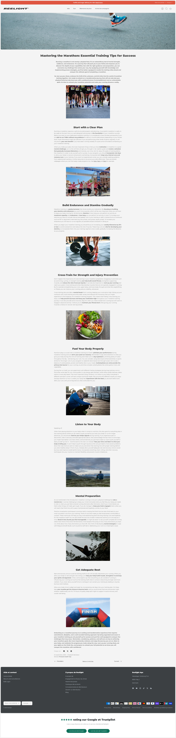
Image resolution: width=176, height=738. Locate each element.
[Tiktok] (144, 688)
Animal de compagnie (102, 8)
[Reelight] (16, 8)
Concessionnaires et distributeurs (76, 687)
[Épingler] (71, 651)
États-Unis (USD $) (159, 2)
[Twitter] (147, 688)
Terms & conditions (147, 707)
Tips (70, 656)
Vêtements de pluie (85, 8)
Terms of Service (136, 707)
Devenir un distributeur (72, 689)
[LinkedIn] (151, 688)
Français (169, 2)
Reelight (9, 707)
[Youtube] (136, 688)
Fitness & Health (64, 656)
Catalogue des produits (72, 684)
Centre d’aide (7, 676)
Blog (67, 692)
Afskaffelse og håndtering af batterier (163, 707)
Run (74, 8)
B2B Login (6, 681)
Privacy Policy (107, 707)
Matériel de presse (71, 681)
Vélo (68, 8)
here (95, 161)
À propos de (69, 676)
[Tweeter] (67, 651)
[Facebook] (133, 688)
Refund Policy (116, 707)
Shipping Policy (126, 707)
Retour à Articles (88, 661)
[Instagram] (140, 688)
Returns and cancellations (11, 679)
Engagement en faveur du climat (76, 679)
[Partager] (64, 651)
